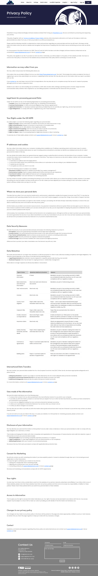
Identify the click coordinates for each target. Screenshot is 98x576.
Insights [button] (64, 2)
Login (88, 2)
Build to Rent (43, 2)
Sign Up (82, 2)
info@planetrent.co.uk (26, 554)
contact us (38, 52)
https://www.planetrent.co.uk (47, 74)
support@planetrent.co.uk (22, 52)
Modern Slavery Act (66, 572)
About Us (28, 2)
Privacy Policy (64, 570)
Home (22, 2)
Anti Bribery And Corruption (74, 570)
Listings (36, 2)
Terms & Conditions (29, 38)
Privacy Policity (39, 38)
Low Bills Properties (55, 2)
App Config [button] (74, 2)
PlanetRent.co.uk (57, 33)
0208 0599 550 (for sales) (27, 558)
